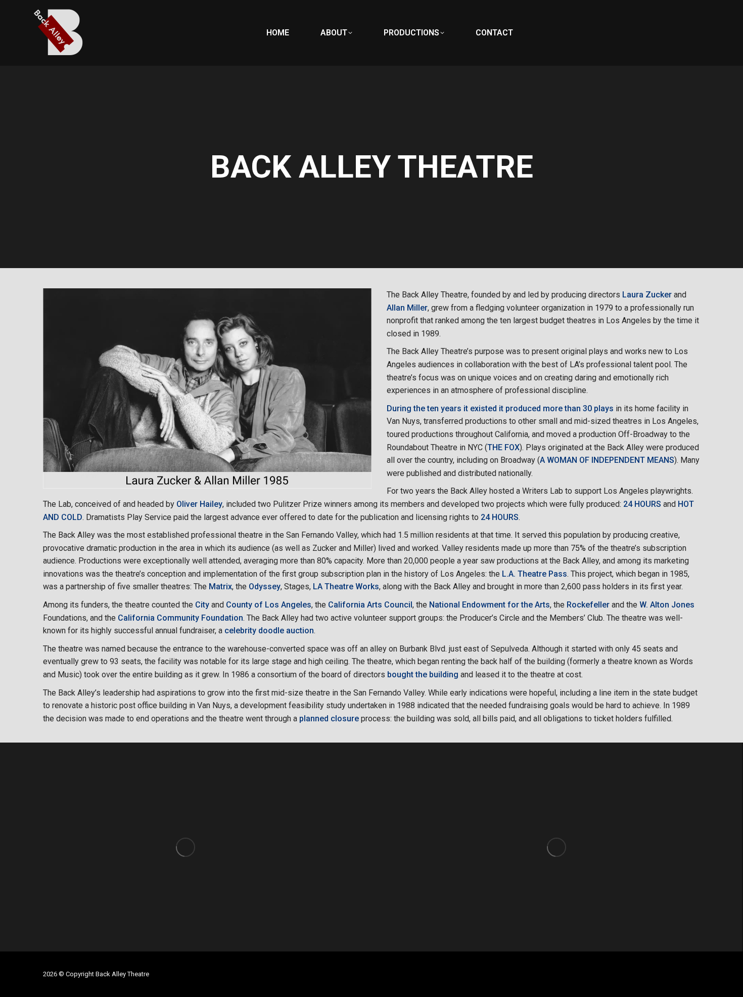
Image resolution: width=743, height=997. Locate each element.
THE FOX (503, 447)
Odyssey (265, 586)
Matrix (220, 586)
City (202, 605)
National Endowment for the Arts (489, 605)
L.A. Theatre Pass (534, 574)
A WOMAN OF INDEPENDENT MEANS (607, 460)
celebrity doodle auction (269, 630)
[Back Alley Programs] (556, 847)
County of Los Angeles (268, 605)
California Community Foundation (180, 618)
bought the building (422, 674)
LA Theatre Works (346, 586)
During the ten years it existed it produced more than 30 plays (500, 408)
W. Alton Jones (666, 605)
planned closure (329, 718)
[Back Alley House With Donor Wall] (185, 847)
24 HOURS (642, 504)
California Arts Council (370, 605)
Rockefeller (588, 605)
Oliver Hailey (199, 504)
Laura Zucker (647, 294)
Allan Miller (407, 308)
